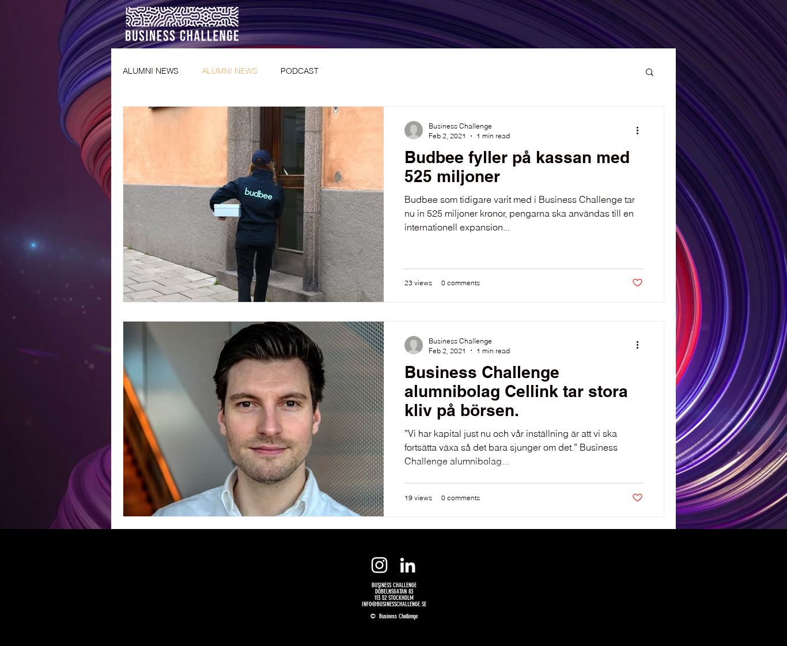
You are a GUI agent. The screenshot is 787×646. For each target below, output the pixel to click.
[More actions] (641, 130)
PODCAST (300, 71)
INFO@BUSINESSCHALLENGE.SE (394, 604)
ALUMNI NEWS (151, 71)
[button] (649, 73)
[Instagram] (379, 565)
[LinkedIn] (407, 565)
